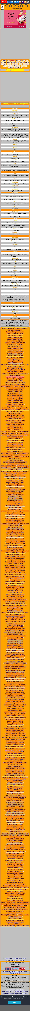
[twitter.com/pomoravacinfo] (15, 969)
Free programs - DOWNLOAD (15, 960)
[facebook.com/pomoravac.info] (8, 969)
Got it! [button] (14, 1002)
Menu (4, 1)
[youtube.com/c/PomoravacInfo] (22, 969)
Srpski (12, 973)
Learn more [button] (21, 998)
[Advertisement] (15, 44)
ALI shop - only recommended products (15, 958)
